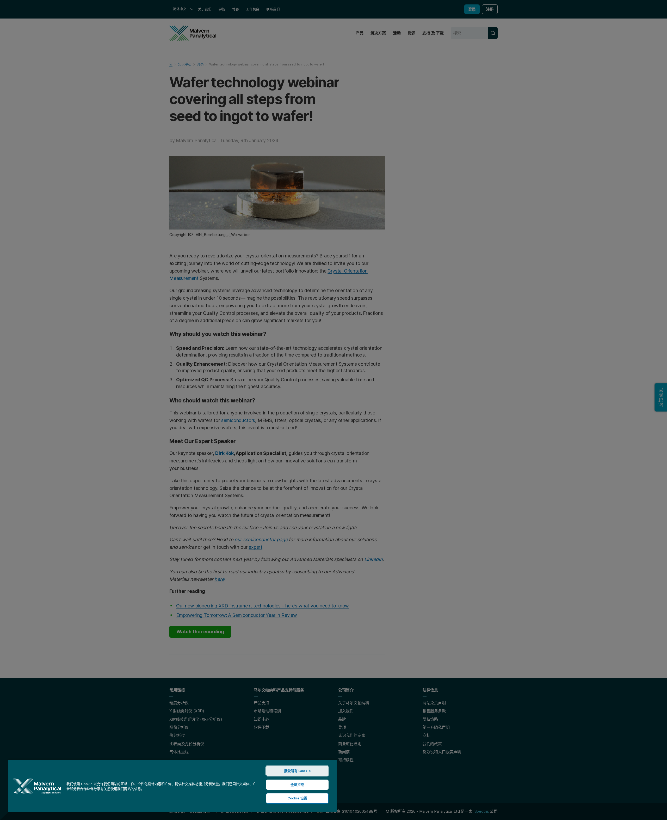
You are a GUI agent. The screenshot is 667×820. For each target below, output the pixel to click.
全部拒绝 (297, 784)
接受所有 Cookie (297, 771)
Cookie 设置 (297, 798)
